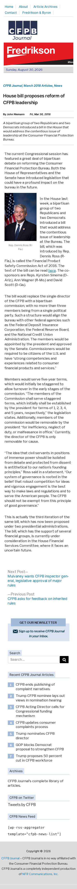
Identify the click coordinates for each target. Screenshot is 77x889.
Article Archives (45, 7)
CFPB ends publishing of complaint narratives (35, 686)
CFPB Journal (12, 86)
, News (57, 86)
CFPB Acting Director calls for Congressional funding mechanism (40, 711)
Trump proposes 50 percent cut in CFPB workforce (39, 758)
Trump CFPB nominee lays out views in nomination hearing (40, 698)
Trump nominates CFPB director (35, 735)
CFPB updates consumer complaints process (36, 724)
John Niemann (16, 114)
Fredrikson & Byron (36, 13)
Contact (11, 13)
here (52, 270)
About (23, 7)
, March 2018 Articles (37, 86)
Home (9, 7)
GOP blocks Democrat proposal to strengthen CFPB (40, 747)
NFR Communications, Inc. (40, 874)
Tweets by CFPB (22, 804)
